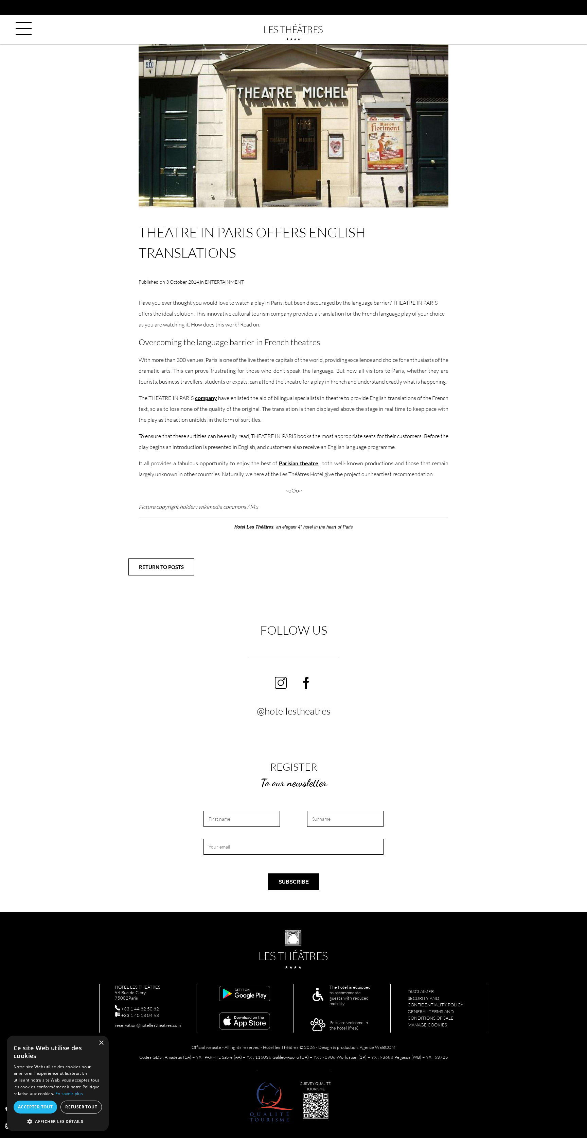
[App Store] (244, 1022)
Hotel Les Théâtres (253, 527)
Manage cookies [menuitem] (427, 1024)
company (206, 398)
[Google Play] (244, 994)
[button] (58, 1121)
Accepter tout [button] (35, 1107)
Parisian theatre (298, 463)
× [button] (101, 1042)
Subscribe (294, 882)
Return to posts (161, 567)
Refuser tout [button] (81, 1107)
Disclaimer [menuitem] (421, 991)
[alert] (58, 1083)
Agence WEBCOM (377, 1047)
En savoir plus (69, 1094)
